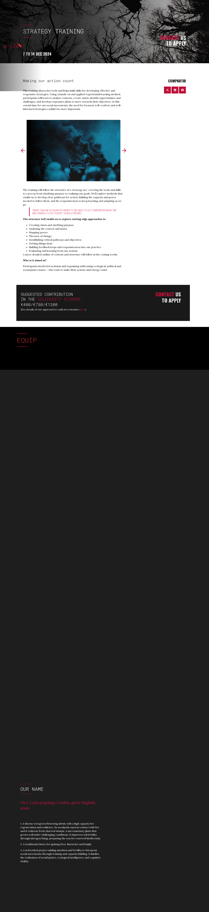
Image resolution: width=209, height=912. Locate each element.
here (82, 309)
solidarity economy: (62, 299)
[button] (23, 150)
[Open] (5, 47)
